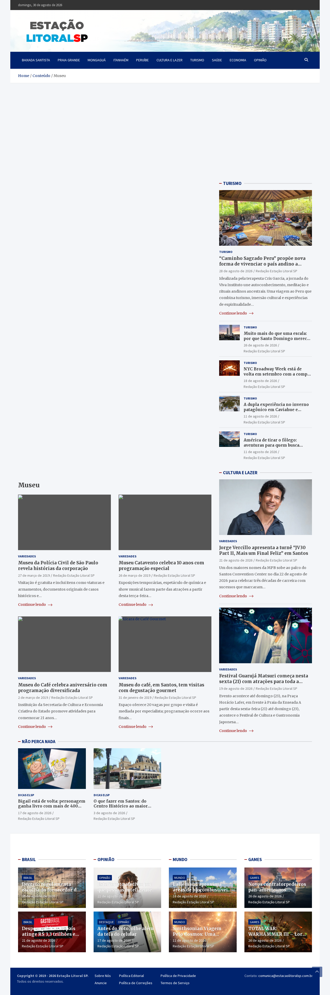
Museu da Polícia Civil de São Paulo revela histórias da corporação (58, 565)
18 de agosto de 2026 (260, 380)
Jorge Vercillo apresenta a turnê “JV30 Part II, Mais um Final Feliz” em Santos (263, 550)
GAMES (255, 859)
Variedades (27, 556)
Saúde (217, 60)
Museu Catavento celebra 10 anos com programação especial (161, 565)
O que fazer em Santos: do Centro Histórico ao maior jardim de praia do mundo (121, 806)
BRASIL (29, 859)
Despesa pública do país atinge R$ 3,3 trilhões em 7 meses (51, 934)
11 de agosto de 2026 (260, 416)
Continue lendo (32, 604)
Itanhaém (120, 60)
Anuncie (101, 983)
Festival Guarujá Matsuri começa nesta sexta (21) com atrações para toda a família (263, 681)
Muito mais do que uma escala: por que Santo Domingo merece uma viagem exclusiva (276, 338)
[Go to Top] (317, 972)
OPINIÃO (105, 859)
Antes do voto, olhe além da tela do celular (125, 931)
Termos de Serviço (175, 983)
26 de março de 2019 (134, 575)
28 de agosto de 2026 (235, 271)
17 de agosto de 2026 (34, 813)
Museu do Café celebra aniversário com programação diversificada (62, 687)
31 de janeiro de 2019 (135, 697)
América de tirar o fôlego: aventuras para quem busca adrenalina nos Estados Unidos (276, 445)
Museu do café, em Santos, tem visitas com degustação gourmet (161, 687)
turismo (197, 60)
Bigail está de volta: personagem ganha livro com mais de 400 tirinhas (51, 806)
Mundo (179, 878)
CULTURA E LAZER (240, 472)
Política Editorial (131, 975)
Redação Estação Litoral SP (74, 575)
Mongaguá (97, 60)
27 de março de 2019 (34, 575)
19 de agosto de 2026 (235, 688)
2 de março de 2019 (33, 697)
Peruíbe (142, 60)
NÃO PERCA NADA (38, 741)
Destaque (106, 922)
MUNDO (180, 859)
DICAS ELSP (26, 795)
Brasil (27, 878)
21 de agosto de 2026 (235, 560)
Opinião (260, 60)
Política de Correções (135, 983)
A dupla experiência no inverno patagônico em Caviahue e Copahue (276, 409)
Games (254, 878)
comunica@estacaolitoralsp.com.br (285, 975)
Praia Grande (69, 60)
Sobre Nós (103, 975)
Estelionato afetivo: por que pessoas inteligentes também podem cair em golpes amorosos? (125, 892)
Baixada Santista (36, 60)
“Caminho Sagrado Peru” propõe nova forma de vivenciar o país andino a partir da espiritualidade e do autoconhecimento (262, 267)
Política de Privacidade (178, 975)
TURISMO (232, 183)
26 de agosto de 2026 (260, 345)
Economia (238, 60)
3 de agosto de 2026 (109, 813)
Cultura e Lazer (169, 60)
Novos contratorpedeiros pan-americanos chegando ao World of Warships (277, 892)
